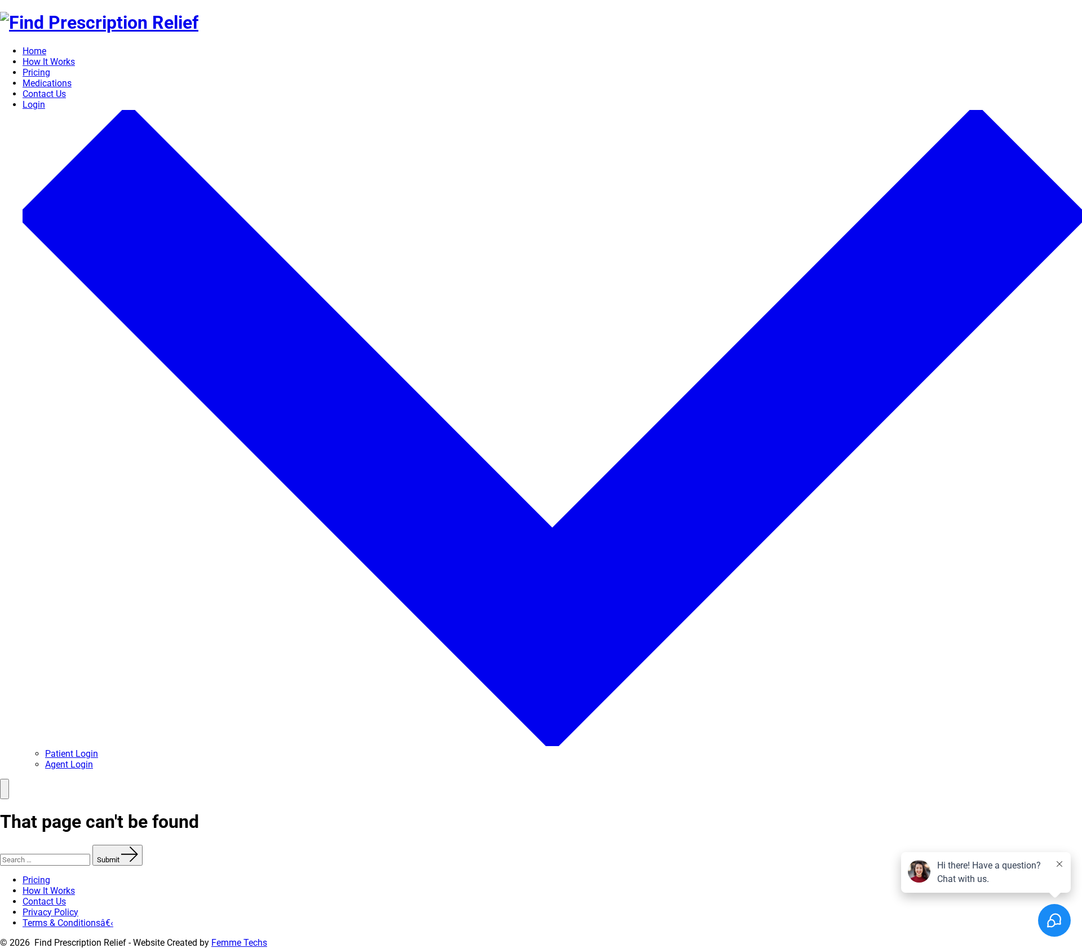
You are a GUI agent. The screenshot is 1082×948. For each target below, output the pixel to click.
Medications (47, 83)
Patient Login (71, 753)
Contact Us (44, 94)
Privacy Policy (50, 912)
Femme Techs (239, 942)
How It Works (49, 61)
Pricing (36, 72)
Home (34, 51)
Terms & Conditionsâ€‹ (68, 923)
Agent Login (69, 764)
